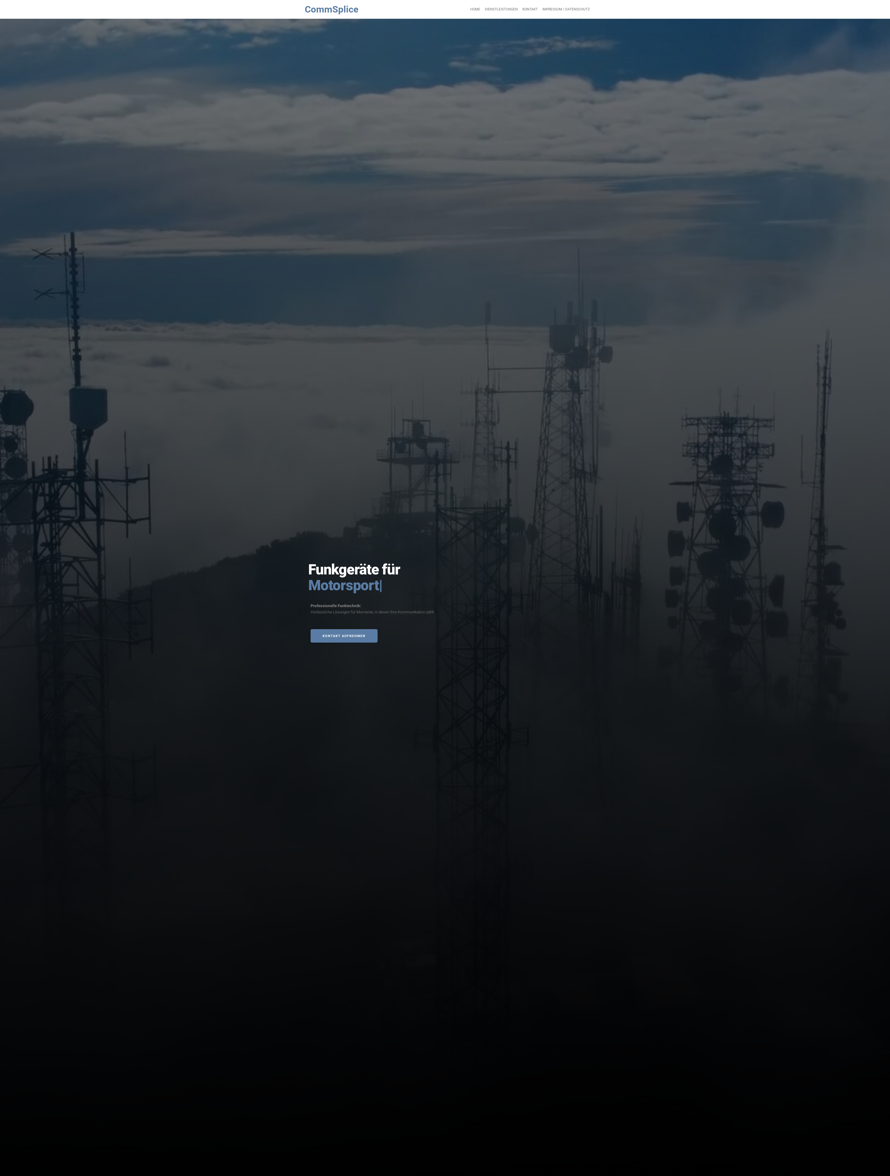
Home (475, 9)
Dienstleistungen (501, 9)
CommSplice (332, 9)
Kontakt (530, 9)
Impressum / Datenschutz (566, 9)
